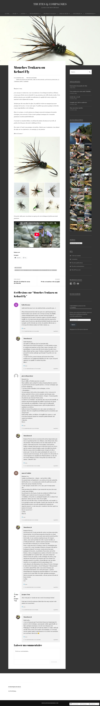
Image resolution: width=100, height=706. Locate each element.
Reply (56, 331)
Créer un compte (76, 255)
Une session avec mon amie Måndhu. (80, 91)
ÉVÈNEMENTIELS (89, 13)
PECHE (14, 13)
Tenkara (25, 81)
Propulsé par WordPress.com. (50, 703)
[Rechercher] (89, 72)
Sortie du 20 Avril (75, 97)
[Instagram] (74, 283)
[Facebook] (71, 283)
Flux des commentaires (78, 266)
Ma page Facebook (75, 294)
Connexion (74, 259)
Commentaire (54, 661)
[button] (37, 159)
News (21, 81)
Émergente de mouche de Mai (78, 86)
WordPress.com (76, 270)
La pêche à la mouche (51, 79)
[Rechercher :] (81, 72)
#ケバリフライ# (18, 267)
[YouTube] (78, 283)
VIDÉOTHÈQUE (77, 13)
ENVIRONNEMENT (34, 13)
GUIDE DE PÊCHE (63, 13)
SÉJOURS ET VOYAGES (49, 13)
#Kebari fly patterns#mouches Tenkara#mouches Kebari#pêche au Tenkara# (36, 270)
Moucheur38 (32, 77)
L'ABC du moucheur (38, 79)
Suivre (73, 324)
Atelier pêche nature (25, 79)
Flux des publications (77, 263)
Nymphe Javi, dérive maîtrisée (78, 102)
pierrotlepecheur (27, 376)
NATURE (23, 13)
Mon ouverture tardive (76, 108)
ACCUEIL (7, 13)
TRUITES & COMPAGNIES (50, 4)
